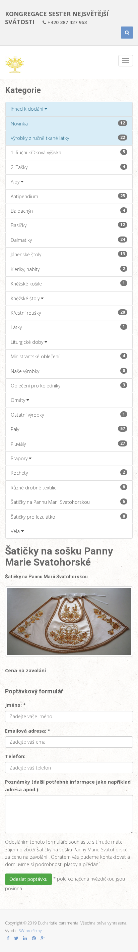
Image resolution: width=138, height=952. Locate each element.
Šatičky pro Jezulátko (68, 516)
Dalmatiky (68, 239)
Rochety (68, 472)
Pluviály (68, 443)
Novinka (68, 123)
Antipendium (68, 196)
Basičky (68, 225)
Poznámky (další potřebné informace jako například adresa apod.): (68, 785)
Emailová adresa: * (27, 731)
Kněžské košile (68, 283)
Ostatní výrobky (68, 414)
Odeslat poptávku (28, 879)
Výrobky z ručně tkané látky (68, 138)
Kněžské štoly (26, 298)
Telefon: (15, 756)
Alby (16, 181)
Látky (68, 327)
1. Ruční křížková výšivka (68, 152)
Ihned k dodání (28, 109)
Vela (16, 531)
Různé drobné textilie (68, 487)
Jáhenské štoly (68, 254)
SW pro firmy (30, 931)
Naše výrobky (68, 371)
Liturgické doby (28, 342)
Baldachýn (68, 210)
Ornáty (18, 400)
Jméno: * (15, 705)
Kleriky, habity (68, 269)
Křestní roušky (68, 312)
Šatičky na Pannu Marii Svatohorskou (68, 501)
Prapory (20, 458)
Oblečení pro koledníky (68, 385)
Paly (68, 429)
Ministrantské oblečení (68, 356)
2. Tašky (68, 167)
